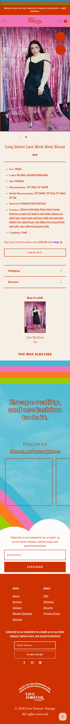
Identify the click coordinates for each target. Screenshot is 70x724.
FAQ (45, 596)
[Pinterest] (40, 662)
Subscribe (35, 567)
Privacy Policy (51, 613)
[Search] (59, 21)
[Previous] (19, 137)
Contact (17, 608)
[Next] (50, 137)
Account (17, 602)
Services (17, 619)
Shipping (14, 270)
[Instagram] (32, 662)
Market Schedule (22, 613)
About (16, 596)
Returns (13, 282)
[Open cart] (65, 21)
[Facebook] (24, 662)
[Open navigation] (4, 21)
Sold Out (35, 252)
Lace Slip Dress (35, 337)
